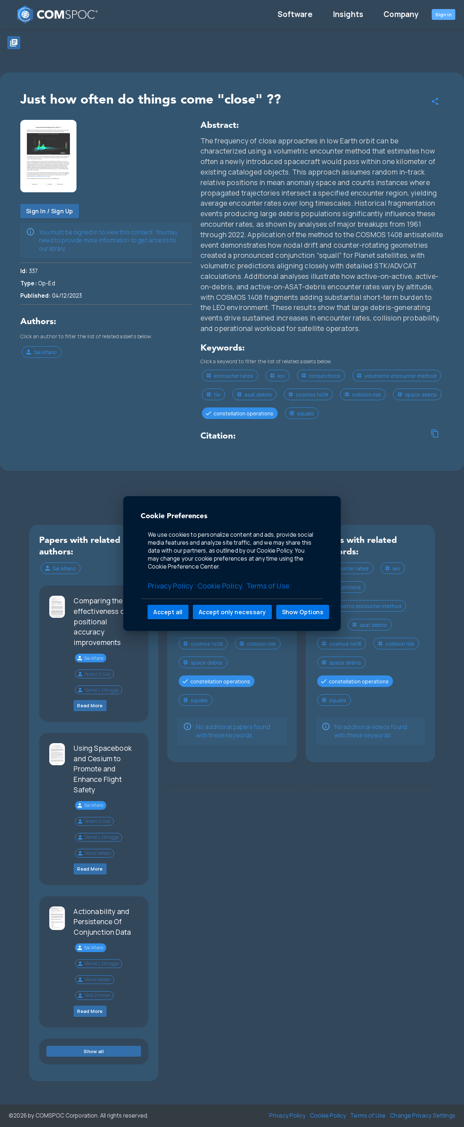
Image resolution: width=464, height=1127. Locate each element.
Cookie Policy (220, 586)
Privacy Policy (170, 586)
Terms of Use (267, 586)
